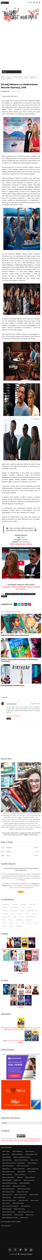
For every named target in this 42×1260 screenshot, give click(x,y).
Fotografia (35, 914)
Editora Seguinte (25, 1206)
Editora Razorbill (23, 1200)
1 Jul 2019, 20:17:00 (35, 703)
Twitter (14, 587)
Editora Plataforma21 (19, 1197)
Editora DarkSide (7, 1160)
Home (2, 76)
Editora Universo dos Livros (25, 1212)
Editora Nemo (6, 1186)
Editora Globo (32, 1171)
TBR (23, 923)
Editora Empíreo (32, 1163)
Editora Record (35, 1200)
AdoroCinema (20, 544)
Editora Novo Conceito (23, 1189)
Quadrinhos (29, 920)
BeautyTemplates (27, 1254)
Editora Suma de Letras (8, 1212)
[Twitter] (34, 2)
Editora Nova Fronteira (19, 1186)
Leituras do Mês (30, 917)
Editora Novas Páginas (8, 1189)
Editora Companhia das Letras (21, 1157)
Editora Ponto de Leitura (9, 1200)
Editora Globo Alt (7, 1174)
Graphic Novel (6, 917)
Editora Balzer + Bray (31, 1154)
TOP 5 (35, 923)
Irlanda (21, 917)
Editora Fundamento (19, 1169)
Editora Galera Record (8, 1171)
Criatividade (14, 911)
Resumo (4, 923)
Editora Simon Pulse (19, 1209)
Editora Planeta (6, 1197)
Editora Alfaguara (17, 1151)
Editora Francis (6, 1169)
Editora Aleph (6, 1151)
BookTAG (5, 907)
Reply (8, 718)
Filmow (29, 544)
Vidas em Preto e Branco (14, 716)
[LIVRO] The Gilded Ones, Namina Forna (15, 635)
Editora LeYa (17, 1180)
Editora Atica (5, 1154)
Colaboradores (17, 76)
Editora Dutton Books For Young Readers (13, 1163)
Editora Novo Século (22, 1192)
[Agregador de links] (36, 1109)
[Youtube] (37, 2)
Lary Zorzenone (12, 704)
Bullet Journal (14, 907)
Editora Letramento (29, 1180)
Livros (4, 920)
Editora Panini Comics (21, 1194)
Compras (5, 911)
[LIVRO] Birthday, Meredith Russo (12, 685)
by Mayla (8, 76)
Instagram (6, 587)
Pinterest (22, 589)
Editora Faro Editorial (8, 1166)
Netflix (3, 78)
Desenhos (5, 914)
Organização (19, 920)
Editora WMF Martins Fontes (10, 1217)
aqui (36, 477)
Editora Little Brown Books (9, 1183)
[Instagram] (29, 2)
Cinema (30, 907)
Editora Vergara (18, 1215)
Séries (11, 923)
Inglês (15, 917)
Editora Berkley (6, 1157)
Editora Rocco (6, 1203)
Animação (15, 904)
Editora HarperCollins (8, 1177)
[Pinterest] (39, 2)
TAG (17, 923)
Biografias (23, 904)
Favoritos (19, 914)
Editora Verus (29, 1215)
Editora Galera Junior (33, 1169)
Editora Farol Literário (23, 1166)
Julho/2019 (33, 76)
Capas (23, 907)
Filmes (26, 76)
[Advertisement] (21, 47)
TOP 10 (29, 923)
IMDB (12, 544)
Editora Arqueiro (29, 1151)
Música (11, 920)
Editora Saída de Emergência (10, 1206)
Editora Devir (34, 1160)
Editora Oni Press (7, 1194)
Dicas (12, 914)
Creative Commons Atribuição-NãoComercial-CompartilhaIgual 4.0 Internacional (21, 1140)
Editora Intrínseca (30, 1177)
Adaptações (5, 904)
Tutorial (4, 926)
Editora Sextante (6, 1209)
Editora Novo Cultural (8, 1192)
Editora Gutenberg (20, 1174)
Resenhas (9, 78)
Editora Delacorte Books (21, 1160)
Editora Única (24, 1217)
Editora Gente (21, 1171)
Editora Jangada (6, 1180)
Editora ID (20, 1177)
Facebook (22, 587)
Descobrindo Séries (32, 911)
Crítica (22, 911)
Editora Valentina (7, 1215)
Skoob (29, 587)
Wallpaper (19, 926)
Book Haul (32, 904)
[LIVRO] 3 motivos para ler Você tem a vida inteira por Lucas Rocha (19, 660)
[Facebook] (31, 2)
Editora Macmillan (25, 1183)
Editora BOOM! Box (17, 1154)
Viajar (11, 926)
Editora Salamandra (18, 1203)
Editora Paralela (33, 1194)
